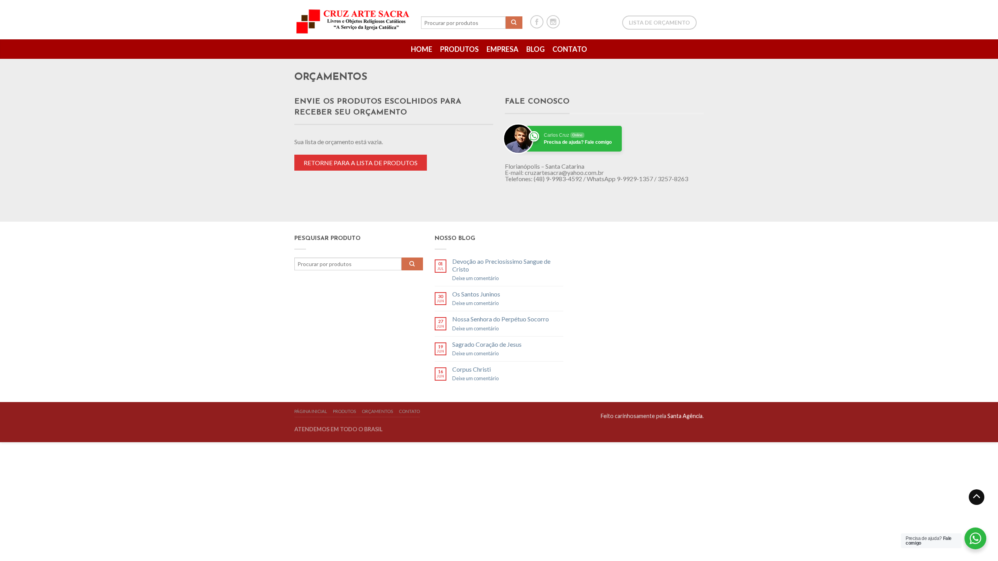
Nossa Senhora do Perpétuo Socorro (500, 319)
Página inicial (310, 411)
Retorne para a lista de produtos (361, 162)
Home (421, 49)
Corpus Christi (471, 369)
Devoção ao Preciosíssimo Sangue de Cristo (501, 265)
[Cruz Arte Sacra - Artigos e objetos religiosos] (353, 19)
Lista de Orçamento (659, 22)
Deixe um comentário (475, 278)
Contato (569, 49)
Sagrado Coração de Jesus (487, 344)
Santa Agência (684, 416)
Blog (535, 49)
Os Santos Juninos (476, 294)
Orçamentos (377, 411)
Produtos (459, 49)
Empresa (502, 49)
